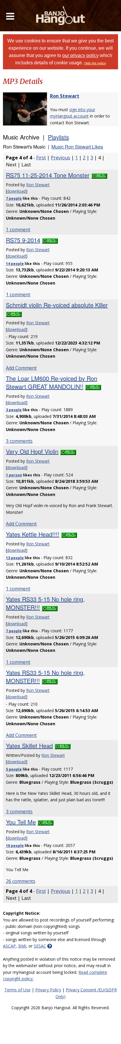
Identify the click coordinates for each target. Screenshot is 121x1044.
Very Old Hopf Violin (32, 451)
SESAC (40, 946)
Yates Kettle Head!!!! (32, 534)
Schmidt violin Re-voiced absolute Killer (57, 305)
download (16, 191)
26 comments (20, 881)
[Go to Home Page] (60, 15)
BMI (22, 946)
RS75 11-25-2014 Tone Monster (48, 175)
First (41, 157)
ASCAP (9, 946)
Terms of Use (17, 990)
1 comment (18, 229)
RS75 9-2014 (23, 240)
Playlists (58, 137)
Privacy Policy (48, 990)
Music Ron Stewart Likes (77, 146)
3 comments (19, 441)
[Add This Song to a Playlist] (99, 175)
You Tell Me (21, 822)
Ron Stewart (64, 96)
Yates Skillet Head (29, 745)
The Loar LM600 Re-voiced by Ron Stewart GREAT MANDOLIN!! (51, 382)
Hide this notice (95, 63)
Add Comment (21, 368)
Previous (60, 157)
